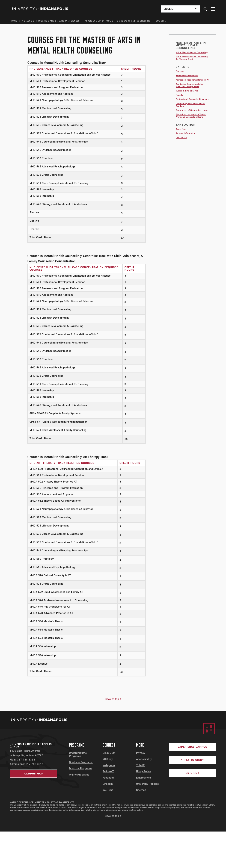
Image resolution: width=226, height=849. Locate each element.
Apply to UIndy (192, 759)
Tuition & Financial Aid (187, 91)
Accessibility (144, 759)
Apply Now (181, 129)
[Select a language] (180, 9)
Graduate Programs (81, 762)
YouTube (108, 790)
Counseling (163, 21)
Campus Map (33, 773)
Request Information (185, 133)
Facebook (108, 777)
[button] (205, 9)
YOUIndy (108, 759)
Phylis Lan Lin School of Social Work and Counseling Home (191, 115)
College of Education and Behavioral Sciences (50, 21)
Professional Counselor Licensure (192, 99)
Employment (143, 777)
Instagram (109, 765)
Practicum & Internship (187, 75)
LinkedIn (108, 783)
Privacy (140, 753)
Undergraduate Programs (78, 754)
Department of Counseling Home (192, 110)
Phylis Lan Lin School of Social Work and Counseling (117, 21)
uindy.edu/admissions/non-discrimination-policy (118, 810)
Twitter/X (108, 771)
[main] (113, 367)
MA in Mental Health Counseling (192, 52)
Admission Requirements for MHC (192, 80)
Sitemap (141, 790)
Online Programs (79, 774)
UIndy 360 (109, 753)
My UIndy (192, 772)
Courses (180, 71)
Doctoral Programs (80, 768)
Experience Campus (192, 746)
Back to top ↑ (113, 699)
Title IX (140, 765)
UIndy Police (143, 771)
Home (14, 21)
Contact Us (181, 137)
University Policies (147, 783)
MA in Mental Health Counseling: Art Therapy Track (192, 57)
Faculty (179, 95)
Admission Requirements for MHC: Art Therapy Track (189, 85)
